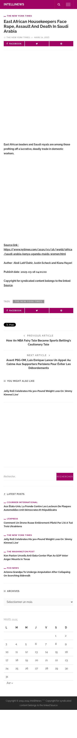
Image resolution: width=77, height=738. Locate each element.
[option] (38, 392)
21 (46, 660)
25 (17, 668)
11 (17, 651)
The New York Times (19, 16)
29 (56, 668)
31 (7, 676)
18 (17, 660)
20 (36, 660)
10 (7, 651)
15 (56, 651)
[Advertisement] (38, 98)
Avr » (10, 682)
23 (66, 660)
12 (26, 651)
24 (7, 668)
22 (56, 660)
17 (7, 660)
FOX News (13, 568)
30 (66, 668)
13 (36, 651)
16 (66, 651)
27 (36, 668)
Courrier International (22, 502)
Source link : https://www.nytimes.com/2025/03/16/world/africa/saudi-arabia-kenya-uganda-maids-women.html (38, 249)
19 (26, 660)
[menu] (68, 4)
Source (8, 285)
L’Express (12, 518)
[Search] (59, 4)
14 (46, 651)
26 (26, 668)
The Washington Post (21, 551)
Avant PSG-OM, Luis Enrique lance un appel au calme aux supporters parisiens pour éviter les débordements (38, 363)
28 (46, 668)
